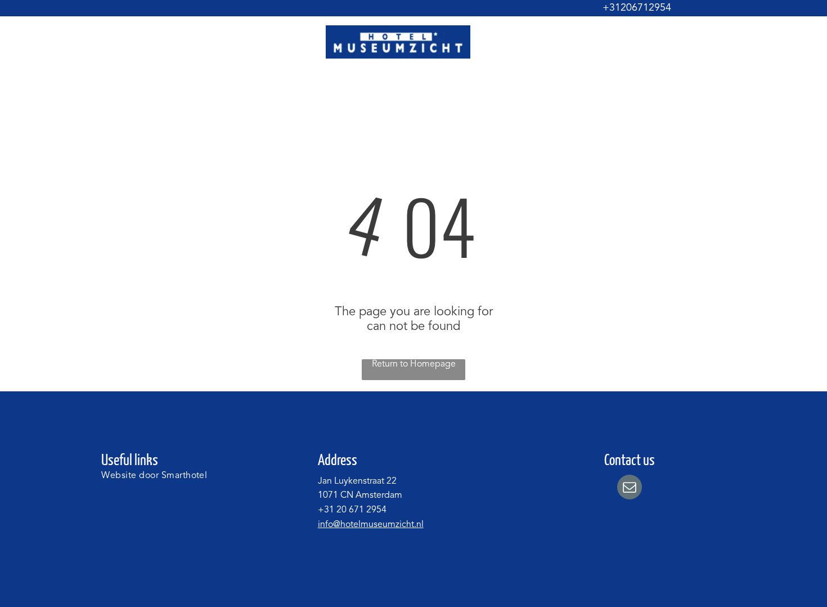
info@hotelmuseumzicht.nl (371, 524)
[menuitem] (265, 84)
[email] (629, 488)
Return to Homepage (414, 364)
